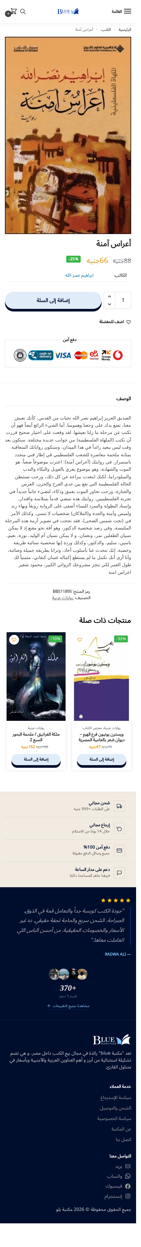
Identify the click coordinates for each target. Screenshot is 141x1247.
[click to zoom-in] (68, 135)
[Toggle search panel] (23, 11)
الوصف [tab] (123, 398)
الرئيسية (125, 30)
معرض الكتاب (92, 727)
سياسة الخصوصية (114, 1118)
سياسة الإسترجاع (116, 1097)
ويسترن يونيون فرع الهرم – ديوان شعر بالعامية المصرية (102, 737)
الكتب (106, 30)
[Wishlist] (80, 640)
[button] (12, 12)
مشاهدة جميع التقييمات (71, 1006)
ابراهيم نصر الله (79, 275)
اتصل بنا (123, 1139)
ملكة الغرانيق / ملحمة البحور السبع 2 (36, 737)
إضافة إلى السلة (53, 300)
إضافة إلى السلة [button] (102, 759)
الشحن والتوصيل (115, 1108)
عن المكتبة (121, 1129)
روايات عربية (62, 597)
